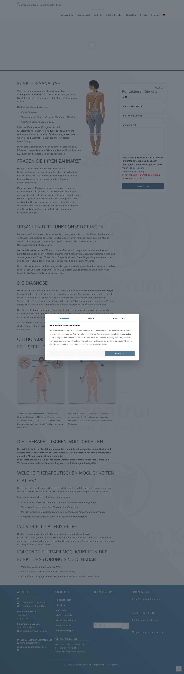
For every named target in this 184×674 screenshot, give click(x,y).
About (119, 318)
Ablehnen (62, 353)
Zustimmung (64, 318)
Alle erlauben (120, 353)
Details (91, 318)
